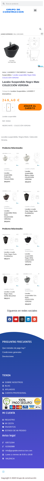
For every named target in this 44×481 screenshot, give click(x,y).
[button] (35, 10)
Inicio (4, 72)
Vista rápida (10, 165)
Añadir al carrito (30, 107)
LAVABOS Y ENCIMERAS (16, 72)
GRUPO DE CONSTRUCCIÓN (13, 10)
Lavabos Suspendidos (18, 91)
